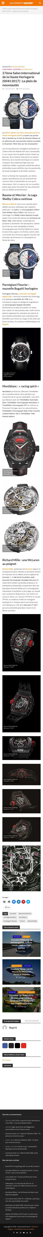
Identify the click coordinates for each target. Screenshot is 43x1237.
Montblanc (23, 917)
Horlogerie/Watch (10, 917)
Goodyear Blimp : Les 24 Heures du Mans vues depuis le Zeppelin (21, 972)
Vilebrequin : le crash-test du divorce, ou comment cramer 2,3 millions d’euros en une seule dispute (21, 1185)
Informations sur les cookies (24, 1229)
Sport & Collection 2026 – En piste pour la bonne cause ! (22, 1134)
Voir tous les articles (32, 1021)
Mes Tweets (6, 1060)
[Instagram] (17, 1045)
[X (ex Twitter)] (11, 1045)
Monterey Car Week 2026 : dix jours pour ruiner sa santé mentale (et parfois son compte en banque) (21, 999)
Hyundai (26, 937)
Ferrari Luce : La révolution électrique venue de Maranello (21, 1147)
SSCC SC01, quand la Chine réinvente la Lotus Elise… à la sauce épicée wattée (22, 1121)
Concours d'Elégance (26, 992)
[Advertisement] (21, 37)
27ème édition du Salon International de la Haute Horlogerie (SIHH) (21, 134)
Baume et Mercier (9, 204)
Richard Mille (26, 69)
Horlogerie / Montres (11, 69)
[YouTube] (23, 1045)
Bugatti (5, 324)
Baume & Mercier (17, 67)
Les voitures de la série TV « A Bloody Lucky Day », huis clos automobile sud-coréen (22, 1200)
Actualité (6, 67)
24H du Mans (16, 966)
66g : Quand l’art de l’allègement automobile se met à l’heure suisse (20, 1128)
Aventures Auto (10, 1133)
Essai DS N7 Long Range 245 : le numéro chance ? (22, 1166)
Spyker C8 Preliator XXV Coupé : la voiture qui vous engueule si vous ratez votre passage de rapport (21, 1216)
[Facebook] (5, 1045)
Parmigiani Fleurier (10, 921)
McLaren (28, 569)
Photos (22, 921)
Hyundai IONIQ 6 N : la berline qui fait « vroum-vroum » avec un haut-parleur (21, 944)
